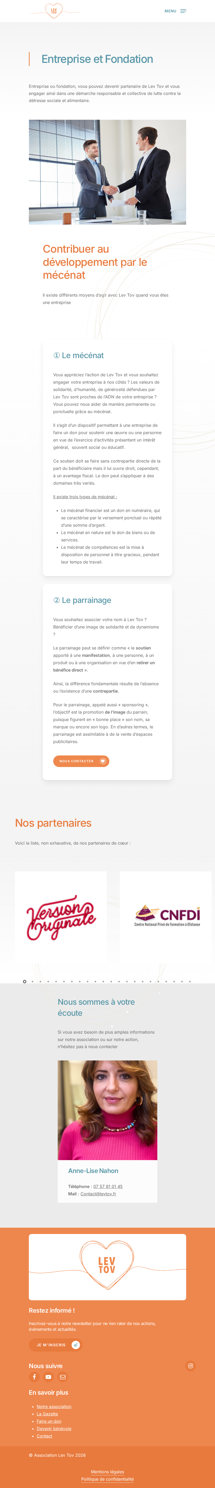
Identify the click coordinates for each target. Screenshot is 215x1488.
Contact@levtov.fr (98, 1193)
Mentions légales (107, 1471)
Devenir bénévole (54, 1428)
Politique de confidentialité (107, 1479)
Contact (44, 1436)
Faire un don (49, 1421)
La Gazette (47, 1413)
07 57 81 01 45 (108, 1186)
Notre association (54, 1406)
